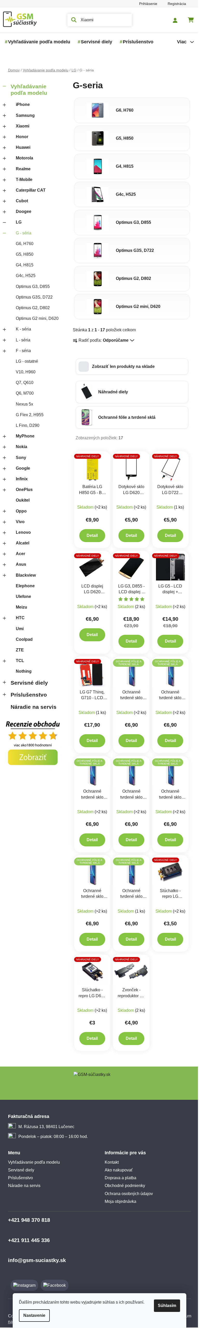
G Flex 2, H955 (27, 415)
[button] (130, 367)
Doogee (21, 211)
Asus (19, 564)
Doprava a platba (118, 1178)
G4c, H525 (23, 275)
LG (16, 222)
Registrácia (175, 4)
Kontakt (110, 1162)
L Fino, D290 (25, 425)
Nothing (22, 671)
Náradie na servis (31, 707)
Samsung (23, 115)
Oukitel (20, 500)
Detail (90, 535)
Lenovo (21, 532)
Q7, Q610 (22, 382)
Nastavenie (33, 1315)
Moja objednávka (118, 1201)
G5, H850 (22, 254)
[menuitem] (37, 42)
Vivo (18, 522)
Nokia (19, 446)
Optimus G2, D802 (31, 308)
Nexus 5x (22, 404)
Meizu (19, 607)
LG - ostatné (25, 361)
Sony (19, 457)
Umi (18, 628)
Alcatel (20, 543)
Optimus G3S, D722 (32, 297)
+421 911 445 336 (27, 1240)
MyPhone (23, 436)
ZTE (18, 650)
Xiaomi (20, 126)
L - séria (21, 340)
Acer (18, 553)
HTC (18, 618)
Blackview (24, 575)
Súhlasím (165, 1305)
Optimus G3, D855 (31, 286)
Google (21, 468)
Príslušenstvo (27, 695)
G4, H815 (22, 265)
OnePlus (22, 489)
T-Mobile (22, 179)
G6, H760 (22, 243)
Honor (20, 136)
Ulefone (21, 596)
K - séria (21, 329)
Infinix (20, 479)
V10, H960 (23, 372)
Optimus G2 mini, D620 (35, 318)
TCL (18, 660)
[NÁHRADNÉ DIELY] (90, 467)
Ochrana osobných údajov (127, 1193)
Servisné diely (27, 683)
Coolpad (22, 639)
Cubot (20, 201)
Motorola (22, 158)
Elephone (23, 586)
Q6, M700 (23, 393)
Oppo (19, 511)
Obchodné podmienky (123, 1185)
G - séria (21, 233)
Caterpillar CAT (29, 190)
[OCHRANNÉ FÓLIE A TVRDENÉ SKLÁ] (129, 672)
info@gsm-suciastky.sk (35, 1260)
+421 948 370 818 (27, 1220)
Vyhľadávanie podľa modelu (27, 89)
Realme (21, 169)
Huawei (21, 147)
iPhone (21, 104)
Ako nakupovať (117, 1170)
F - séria (21, 350)
